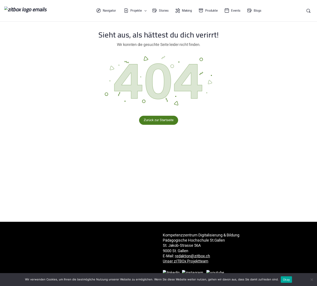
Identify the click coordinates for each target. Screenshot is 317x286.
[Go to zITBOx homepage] (25, 10)
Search (308, 10)
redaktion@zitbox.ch (192, 256)
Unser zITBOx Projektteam (185, 261)
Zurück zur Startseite (159, 120)
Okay (286, 279)
